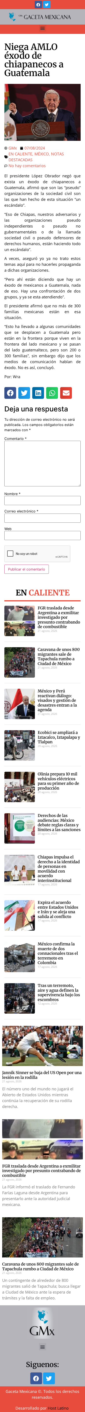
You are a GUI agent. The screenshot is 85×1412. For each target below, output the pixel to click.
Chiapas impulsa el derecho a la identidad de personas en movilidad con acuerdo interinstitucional (59, 869)
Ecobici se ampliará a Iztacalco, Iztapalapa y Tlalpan (59, 737)
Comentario (15, 438)
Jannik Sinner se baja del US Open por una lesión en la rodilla (42, 1075)
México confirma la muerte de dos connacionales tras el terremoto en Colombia (58, 953)
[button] (42, 28)
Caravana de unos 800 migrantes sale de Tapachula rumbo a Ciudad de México (59, 656)
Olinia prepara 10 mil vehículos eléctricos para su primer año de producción (58, 781)
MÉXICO (41, 153)
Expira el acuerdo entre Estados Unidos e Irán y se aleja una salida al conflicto (58, 909)
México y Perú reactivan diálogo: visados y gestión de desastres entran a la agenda (57, 700)
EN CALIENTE (20, 153)
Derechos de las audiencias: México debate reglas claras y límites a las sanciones (59, 822)
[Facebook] (38, 4)
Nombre (12, 494)
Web (8, 529)
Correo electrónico (21, 511)
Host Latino (58, 1408)
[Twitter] (47, 4)
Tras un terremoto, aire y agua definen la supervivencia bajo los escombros (59, 992)
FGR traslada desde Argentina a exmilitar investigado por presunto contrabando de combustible (59, 617)
